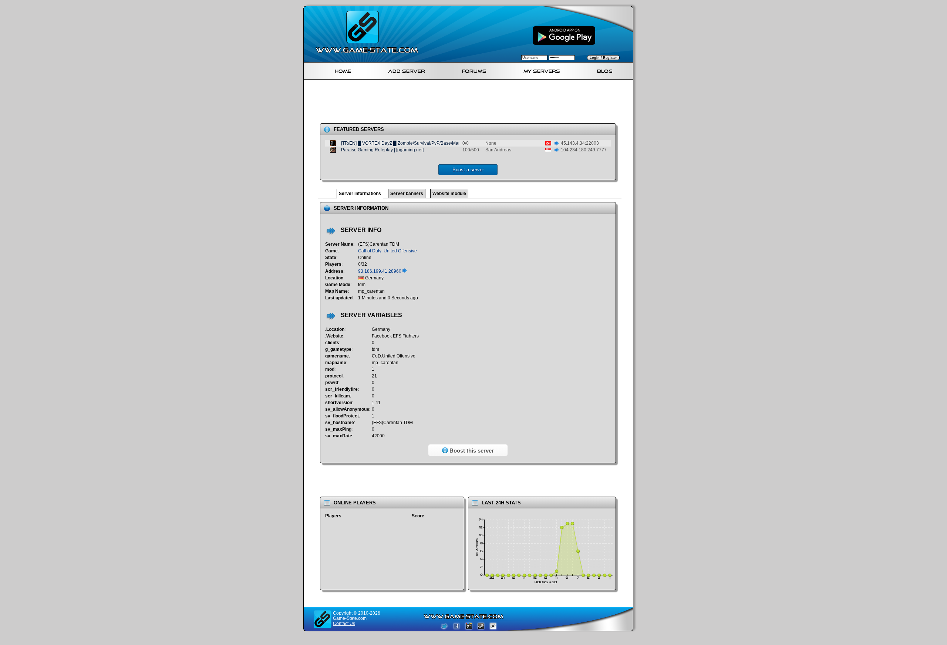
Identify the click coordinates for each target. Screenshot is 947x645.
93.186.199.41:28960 (380, 271)
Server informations (360, 193)
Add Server (406, 70)
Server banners (406, 193)
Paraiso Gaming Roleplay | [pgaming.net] (382, 149)
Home (343, 70)
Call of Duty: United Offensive (387, 250)
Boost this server (471, 450)
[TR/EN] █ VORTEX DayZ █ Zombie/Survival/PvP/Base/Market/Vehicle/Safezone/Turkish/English (437, 143)
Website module (449, 193)
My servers (541, 70)
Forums (474, 70)
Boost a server (468, 169)
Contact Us (344, 623)
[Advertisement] (471, 103)
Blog (605, 70)
